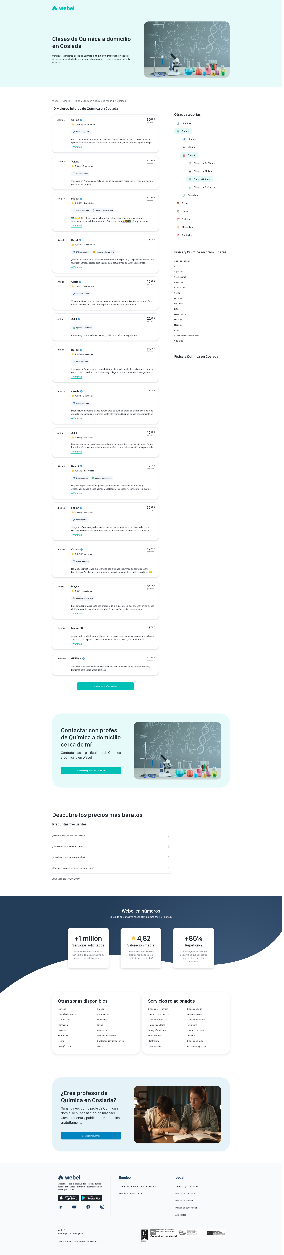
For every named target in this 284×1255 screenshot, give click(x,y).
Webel (55, 100)
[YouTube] (74, 1206)
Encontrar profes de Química (91, 770)
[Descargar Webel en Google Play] (91, 1198)
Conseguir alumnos (91, 1136)
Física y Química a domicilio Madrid (94, 100)
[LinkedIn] (60, 1206)
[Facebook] (88, 1206)
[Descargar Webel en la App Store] (68, 1198)
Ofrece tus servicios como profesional (137, 1186)
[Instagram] (102, 1206)
